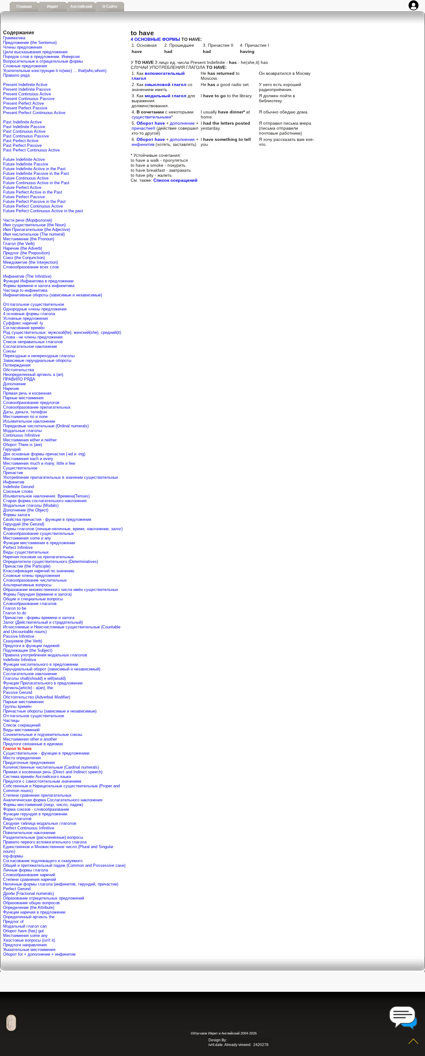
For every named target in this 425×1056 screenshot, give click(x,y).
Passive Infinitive (18, 636)
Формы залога (16, 514)
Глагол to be (14, 608)
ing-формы (13, 856)
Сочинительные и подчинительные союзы (42, 734)
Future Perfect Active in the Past (32, 192)
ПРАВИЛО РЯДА (19, 379)
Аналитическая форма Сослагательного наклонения (52, 800)
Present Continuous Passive (28, 98)
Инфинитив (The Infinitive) (27, 276)
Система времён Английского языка (37, 776)
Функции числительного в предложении (40, 664)
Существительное (20, 468)
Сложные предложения (25, 66)
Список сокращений (21, 725)
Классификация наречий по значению (38, 571)
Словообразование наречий (29, 874)
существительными (151, 116)
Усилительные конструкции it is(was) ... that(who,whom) (54, 70)
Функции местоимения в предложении (39, 542)
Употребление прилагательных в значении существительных (60, 477)
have (160, 139)
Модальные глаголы (22, 430)
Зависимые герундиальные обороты (37, 360)
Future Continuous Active (26, 178)
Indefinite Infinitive (19, 659)
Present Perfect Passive (25, 108)
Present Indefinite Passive (27, 89)
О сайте (109, 6)
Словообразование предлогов (31, 402)
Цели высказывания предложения (35, 52)
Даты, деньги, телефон (25, 412)
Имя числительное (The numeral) (34, 234)
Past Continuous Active (24, 131)
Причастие (13, 472)
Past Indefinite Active (22, 122)
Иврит (52, 6)
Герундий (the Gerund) (23, 524)
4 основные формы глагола (29, 313)
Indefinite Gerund (18, 486)
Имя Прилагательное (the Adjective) (36, 229)
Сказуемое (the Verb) (22, 641)
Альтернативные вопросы (27, 585)
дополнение (182, 123)
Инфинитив (13, 482)
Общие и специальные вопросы (33, 599)
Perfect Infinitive (18, 547)
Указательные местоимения (29, 949)
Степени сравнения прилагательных (37, 795)
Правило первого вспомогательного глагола (44, 842)
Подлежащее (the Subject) (27, 650)
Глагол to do (14, 613)
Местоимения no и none (25, 416)
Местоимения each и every (28, 458)
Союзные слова (18, 491)
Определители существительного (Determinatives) (50, 561)
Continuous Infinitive (21, 435)
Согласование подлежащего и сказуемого (42, 860)
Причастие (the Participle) (26, 566)
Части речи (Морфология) (27, 220)
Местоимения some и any (27, 538)
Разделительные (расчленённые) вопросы (43, 837)
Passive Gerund (17, 692)
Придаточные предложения (29, 762)
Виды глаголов (17, 818)
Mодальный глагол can (25, 926)
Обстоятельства (18, 369)
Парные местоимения (23, 398)
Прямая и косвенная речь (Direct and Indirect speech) (52, 772)
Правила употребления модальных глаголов (45, 655)
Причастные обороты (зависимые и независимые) (49, 711)
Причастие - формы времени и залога (38, 617)
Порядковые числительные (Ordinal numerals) (46, 426)
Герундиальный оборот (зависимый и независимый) (51, 669)
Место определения (22, 758)
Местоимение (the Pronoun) (28, 239)
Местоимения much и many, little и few (39, 463)
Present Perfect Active (23, 103)
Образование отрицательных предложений (43, 898)
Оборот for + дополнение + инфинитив (39, 954)
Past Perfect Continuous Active (31, 150)
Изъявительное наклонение (29, 421)
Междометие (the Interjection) (30, 262)
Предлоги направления (25, 945)
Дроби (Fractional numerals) (28, 893)
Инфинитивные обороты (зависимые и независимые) (52, 295)
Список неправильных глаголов (33, 341)
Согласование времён (23, 327)
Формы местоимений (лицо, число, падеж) (43, 804)
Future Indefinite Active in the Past (34, 168)
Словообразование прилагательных (37, 407)
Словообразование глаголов (30, 603)
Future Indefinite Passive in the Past (36, 173)
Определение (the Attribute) (28, 907)
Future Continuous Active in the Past (36, 182)
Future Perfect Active (22, 187)
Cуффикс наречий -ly (23, 323)
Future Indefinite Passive (25, 164)
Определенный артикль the (28, 916)
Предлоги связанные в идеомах (33, 744)
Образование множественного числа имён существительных (60, 589)
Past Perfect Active (20, 140)
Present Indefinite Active (25, 84)
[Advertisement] (208, 1019)
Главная (24, 6)
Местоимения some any (25, 935)
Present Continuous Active (27, 94)
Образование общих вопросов (31, 902)
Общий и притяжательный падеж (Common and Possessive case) (64, 865)
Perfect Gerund (16, 888)
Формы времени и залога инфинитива (38, 285)
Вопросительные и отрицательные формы (43, 61)
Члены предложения (22, 47)
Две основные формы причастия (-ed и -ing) (44, 454)
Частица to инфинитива (25, 290)
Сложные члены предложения (31, 575)
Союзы (9, 351)
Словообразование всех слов (31, 267)
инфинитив (143, 144)
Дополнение (14, 384)
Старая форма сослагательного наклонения (44, 500)
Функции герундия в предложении (35, 814)
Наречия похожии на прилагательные (38, 556)
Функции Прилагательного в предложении (42, 683)
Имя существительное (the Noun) (34, 225)
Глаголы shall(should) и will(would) (34, 678)
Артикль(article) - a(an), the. (28, 687)
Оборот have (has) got (23, 931)
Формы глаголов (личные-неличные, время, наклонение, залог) (63, 528)
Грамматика (14, 38)
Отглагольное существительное (33, 304)
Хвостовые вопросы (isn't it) (29, 940)
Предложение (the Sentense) (30, 42)
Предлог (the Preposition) (26, 253)
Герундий (12, 449)
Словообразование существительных (38, 533)
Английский (81, 6)
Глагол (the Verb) (19, 243)
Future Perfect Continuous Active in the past (43, 211)
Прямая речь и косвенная (27, 393)
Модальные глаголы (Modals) (30, 505)
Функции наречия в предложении (34, 912)
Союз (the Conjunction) (24, 257)
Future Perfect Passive (24, 196)
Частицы (11, 720)
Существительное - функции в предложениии (46, 753)
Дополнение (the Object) (25, 510)
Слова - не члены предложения (33, 337)
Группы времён (17, 706)
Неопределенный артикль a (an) (33, 374)
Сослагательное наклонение (30, 346)
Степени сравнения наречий (29, 879)
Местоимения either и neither (30, 440)
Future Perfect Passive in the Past (34, 201)
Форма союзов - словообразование (36, 809)
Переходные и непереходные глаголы (39, 355)
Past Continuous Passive (26, 136)
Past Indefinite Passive (24, 126)
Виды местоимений (21, 729)
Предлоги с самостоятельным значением (42, 781)
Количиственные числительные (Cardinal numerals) (51, 767)
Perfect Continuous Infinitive (28, 828)
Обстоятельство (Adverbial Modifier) (36, 697)
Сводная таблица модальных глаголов (39, 823)
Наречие (11, 388)
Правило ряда (16, 75)
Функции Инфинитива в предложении (38, 281)
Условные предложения (25, 318)
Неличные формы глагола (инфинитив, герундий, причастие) (60, 884)
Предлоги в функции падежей (31, 645)
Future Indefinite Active (24, 159)
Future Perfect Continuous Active (33, 206)
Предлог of (13, 921)
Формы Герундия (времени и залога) (37, 594)
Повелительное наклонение (29, 832)
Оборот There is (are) (22, 444)
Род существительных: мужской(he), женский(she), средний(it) (62, 332)
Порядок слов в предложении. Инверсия (41, 56)
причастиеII (143, 128)
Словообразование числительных (35, 580)
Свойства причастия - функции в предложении (47, 519)
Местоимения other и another (30, 739)
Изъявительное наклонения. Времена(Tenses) (46, 496)
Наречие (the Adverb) (22, 248)
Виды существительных (26, 552)
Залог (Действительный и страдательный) (43, 622)
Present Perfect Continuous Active (34, 112)
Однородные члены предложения (35, 309)
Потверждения (16, 365)
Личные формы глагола (25, 870)
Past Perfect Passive (22, 145)
